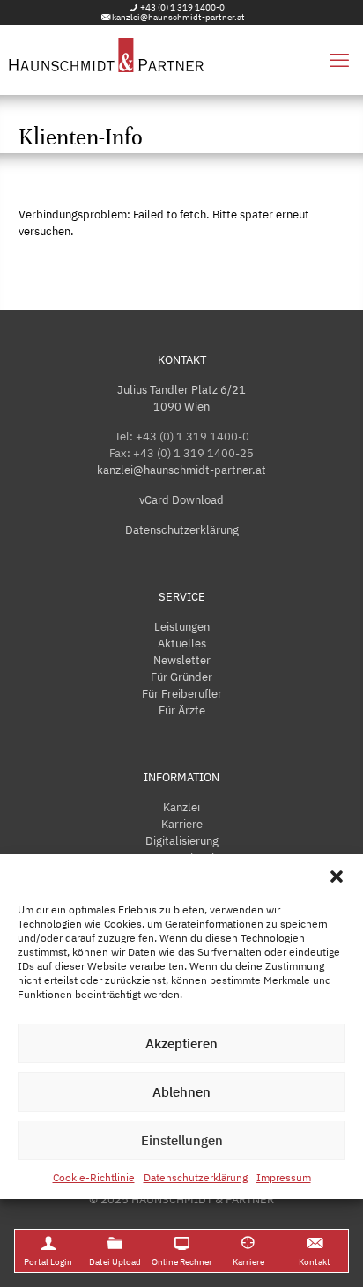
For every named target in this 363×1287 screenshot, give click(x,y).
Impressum (283, 1177)
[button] (336, 876)
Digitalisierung (182, 840)
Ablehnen (181, 1092)
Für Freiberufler (182, 693)
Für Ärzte (182, 710)
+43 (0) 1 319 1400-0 (182, 7)
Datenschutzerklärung (196, 1177)
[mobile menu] (339, 60)
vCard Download (181, 499)
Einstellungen (182, 1140)
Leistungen (182, 626)
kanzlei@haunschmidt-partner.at (178, 17)
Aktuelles (182, 643)
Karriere (182, 824)
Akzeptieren (181, 1043)
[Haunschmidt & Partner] (181, 60)
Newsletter (182, 660)
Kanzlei (181, 807)
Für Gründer (181, 676)
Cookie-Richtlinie (94, 1177)
